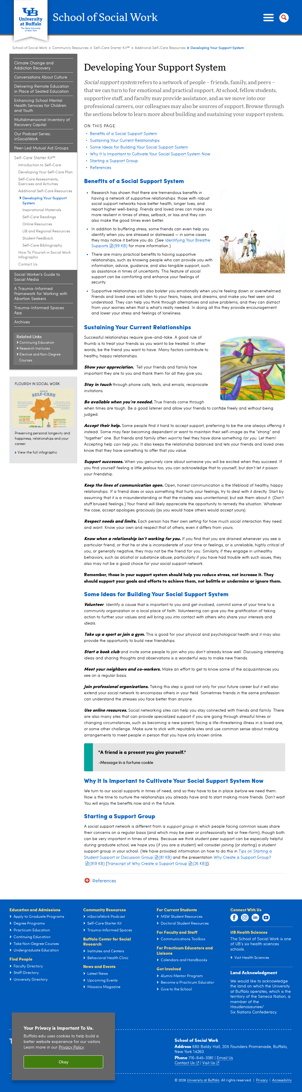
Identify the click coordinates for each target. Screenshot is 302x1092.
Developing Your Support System (44, 200)
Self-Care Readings (39, 217)
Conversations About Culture (40, 77)
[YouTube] (266, 918)
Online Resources (37, 224)
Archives (22, 322)
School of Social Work (105, 17)
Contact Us (27, 264)
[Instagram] (245, 918)
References (104, 881)
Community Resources (70, 48)
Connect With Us (246, 909)
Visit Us (208, 1063)
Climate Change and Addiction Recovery (34, 65)
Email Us (225, 1058)
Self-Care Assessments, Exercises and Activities (38, 181)
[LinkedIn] (255, 918)
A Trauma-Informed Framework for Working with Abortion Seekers (40, 294)
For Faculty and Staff (177, 932)
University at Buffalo (203, 1080)
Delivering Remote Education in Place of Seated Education (41, 89)
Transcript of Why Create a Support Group (156, 864)
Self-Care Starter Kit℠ (111, 48)
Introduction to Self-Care (39, 165)
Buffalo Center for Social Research (107, 941)
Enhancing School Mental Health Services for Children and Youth (40, 106)
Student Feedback (37, 238)
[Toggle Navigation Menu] (275, 18)
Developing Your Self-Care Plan (45, 172)
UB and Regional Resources (46, 231)
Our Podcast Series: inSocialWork (32, 136)
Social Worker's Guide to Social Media (37, 277)
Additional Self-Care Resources (160, 48)
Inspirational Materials (41, 210)
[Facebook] (234, 918)
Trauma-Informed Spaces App (39, 310)
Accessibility (282, 1080)
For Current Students (177, 909)
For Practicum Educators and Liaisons (185, 950)
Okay (63, 1062)
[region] (63, 1046)
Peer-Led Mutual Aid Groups (41, 148)
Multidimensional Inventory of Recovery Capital (42, 122)
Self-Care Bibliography (42, 245)
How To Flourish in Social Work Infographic (44, 255)
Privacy (262, 1080)
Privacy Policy (71, 1047)
